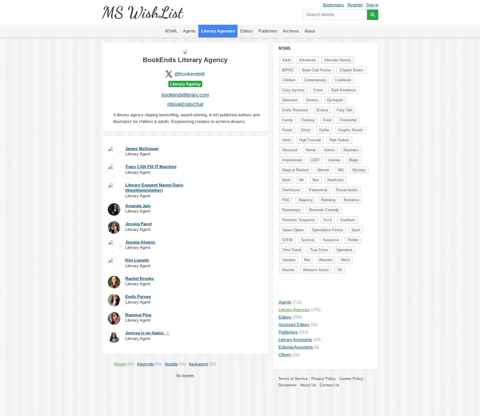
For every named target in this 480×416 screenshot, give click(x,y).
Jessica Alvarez (140, 242)
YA (339, 270)
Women (288, 270)
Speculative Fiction (327, 230)
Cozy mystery (293, 90)
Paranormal (318, 190)
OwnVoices (291, 190)
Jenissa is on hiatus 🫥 (147, 333)
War (307, 260)
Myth (286, 180)
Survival (307, 240)
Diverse (312, 100)
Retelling (328, 200)
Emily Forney (138, 296)
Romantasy (291, 210)
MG (341, 170)
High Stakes (339, 140)
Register (355, 4)
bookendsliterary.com (185, 95)
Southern (347, 220)
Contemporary (315, 80)
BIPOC (288, 70)
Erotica (322, 110)
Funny (287, 130)
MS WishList (142, 12)
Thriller (353, 240)
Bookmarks (333, 4)
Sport (355, 230)
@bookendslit (189, 74)
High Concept (310, 140)
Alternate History (337, 60)
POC (286, 200)
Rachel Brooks (139, 278)
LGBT (315, 160)
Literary (334, 160)
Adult (286, 60)
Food (327, 120)
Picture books (347, 190)
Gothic (324, 130)
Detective (290, 100)
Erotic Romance (295, 110)
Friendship (348, 120)
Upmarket (344, 250)
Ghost (306, 130)
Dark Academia (343, 90)
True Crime (319, 250)
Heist (286, 140)
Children (288, 80)
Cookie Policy (351, 378)
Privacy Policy (323, 378)
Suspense (331, 240)
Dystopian (335, 100)
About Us (308, 385)
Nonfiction (336, 180)
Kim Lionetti (137, 260)
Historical (289, 150)
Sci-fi (327, 220)
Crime (318, 90)
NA (301, 180)
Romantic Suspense (298, 220)
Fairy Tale (344, 110)
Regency (306, 200)
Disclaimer (287, 385)
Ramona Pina (138, 314)
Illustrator (350, 150)
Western (325, 260)
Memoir (323, 170)
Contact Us (329, 385)
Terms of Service (293, 378)
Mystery (359, 170)
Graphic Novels (350, 130)
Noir (315, 180)
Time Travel (291, 250)
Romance (351, 200)
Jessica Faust (138, 223)
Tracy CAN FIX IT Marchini (150, 166)
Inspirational (292, 160)
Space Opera (292, 230)
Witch (345, 260)
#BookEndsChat (185, 104)
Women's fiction (316, 270)
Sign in (372, 4)
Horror (311, 150)
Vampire (288, 260)
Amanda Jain (138, 205)
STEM (287, 240)
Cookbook (343, 80)
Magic (354, 160)
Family (287, 120)
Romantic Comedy (324, 210)
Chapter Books (351, 70)
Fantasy (308, 120)
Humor (329, 150)
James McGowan (142, 148)
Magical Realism (295, 170)
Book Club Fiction (316, 70)
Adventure (307, 60)
